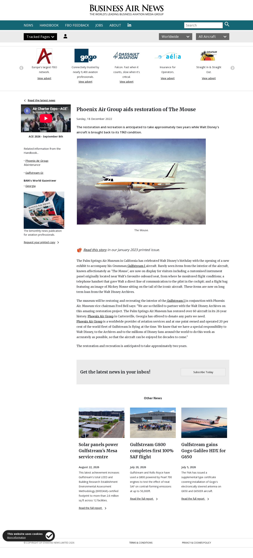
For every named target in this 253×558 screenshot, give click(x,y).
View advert (44, 78)
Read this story (94, 250)
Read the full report (91, 508)
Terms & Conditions (140, 542)
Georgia (30, 186)
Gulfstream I (136, 266)
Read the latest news (41, 100)
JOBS (99, 25)
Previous (21, 67)
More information (16, 537)
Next (232, 67)
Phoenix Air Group (36, 160)
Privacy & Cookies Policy (196, 542)
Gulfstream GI (34, 173)
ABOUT (115, 25)
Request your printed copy (39, 242)
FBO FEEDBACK (77, 25)
